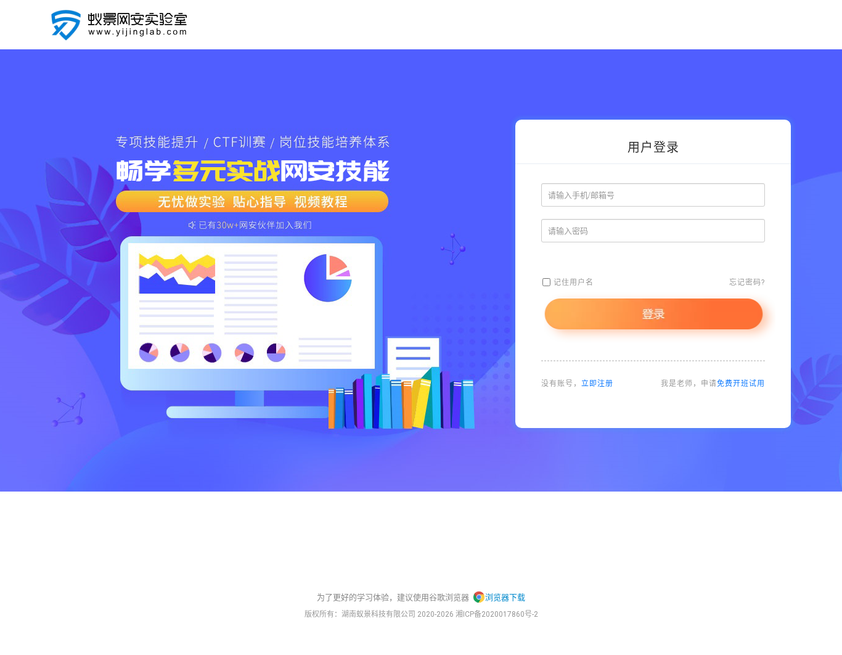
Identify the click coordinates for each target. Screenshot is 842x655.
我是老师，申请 (713, 383)
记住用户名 (574, 282)
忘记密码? (747, 282)
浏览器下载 (505, 597)
